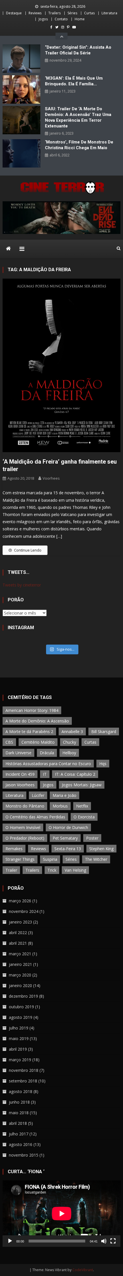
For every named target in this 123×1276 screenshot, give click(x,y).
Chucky (69, 742)
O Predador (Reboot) (24, 838)
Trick (51, 870)
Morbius (60, 806)
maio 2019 (19, 1038)
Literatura (109, 13)
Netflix (82, 806)
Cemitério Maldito (38, 742)
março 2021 (20, 953)
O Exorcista (84, 817)
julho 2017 (18, 1134)
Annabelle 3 (72, 731)
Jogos (43, 19)
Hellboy (69, 752)
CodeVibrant (82, 1269)
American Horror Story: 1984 (31, 710)
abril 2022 (18, 932)
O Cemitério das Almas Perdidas (35, 817)
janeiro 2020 (20, 985)
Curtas (89, 13)
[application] (62, 1213)
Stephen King (101, 848)
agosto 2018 (20, 1091)
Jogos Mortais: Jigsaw (82, 784)
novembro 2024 (23, 911)
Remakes (14, 848)
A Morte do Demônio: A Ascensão (37, 721)
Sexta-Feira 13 (67, 848)
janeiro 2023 (20, 922)
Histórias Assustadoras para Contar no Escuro (48, 763)
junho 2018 (19, 1102)
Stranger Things (20, 859)
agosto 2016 (20, 1144)
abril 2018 (18, 1123)
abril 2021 (18, 943)
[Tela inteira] (113, 1241)
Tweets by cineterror (22, 585)
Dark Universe (18, 752)
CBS (9, 742)
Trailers (54, 13)
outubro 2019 (21, 1006)
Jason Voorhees (20, 784)
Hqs (102, 763)
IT (45, 774)
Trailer (11, 870)
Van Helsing (75, 870)
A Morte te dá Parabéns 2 (29, 731)
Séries (72, 13)
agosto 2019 (20, 1017)
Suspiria (50, 859)
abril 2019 (18, 1049)
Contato (61, 19)
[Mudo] (104, 1241)
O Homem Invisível (22, 827)
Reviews (35, 13)
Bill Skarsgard (103, 731)
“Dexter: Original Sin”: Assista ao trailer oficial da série (78, 50)
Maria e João (64, 795)
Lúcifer (38, 795)
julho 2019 (18, 1028)
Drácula (47, 752)
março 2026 (20, 900)
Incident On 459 (20, 774)
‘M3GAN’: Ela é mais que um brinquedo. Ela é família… (74, 81)
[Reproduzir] (10, 1241)
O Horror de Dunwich (68, 827)
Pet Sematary (65, 838)
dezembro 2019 (23, 996)
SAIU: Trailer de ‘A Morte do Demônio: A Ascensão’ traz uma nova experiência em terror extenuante (78, 117)
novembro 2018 (23, 1070)
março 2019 (20, 1059)
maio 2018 (19, 1112)
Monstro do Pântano (24, 806)
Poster (92, 838)
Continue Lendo (27, 550)
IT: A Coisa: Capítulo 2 (75, 774)
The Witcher (96, 859)
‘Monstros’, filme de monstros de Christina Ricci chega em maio (79, 144)
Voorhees (51, 478)
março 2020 (20, 975)
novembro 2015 (23, 1155)
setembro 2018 (23, 1081)
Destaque (14, 13)
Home (80, 19)
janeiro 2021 (20, 964)
